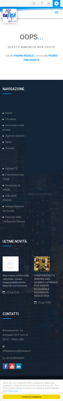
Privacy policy (12, 390)
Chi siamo (10, 119)
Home (8, 113)
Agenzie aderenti (14, 135)
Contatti (9, 148)
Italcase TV (11, 168)
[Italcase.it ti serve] (10, 13)
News (8, 142)
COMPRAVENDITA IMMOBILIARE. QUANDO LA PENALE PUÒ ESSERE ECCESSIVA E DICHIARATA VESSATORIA (46, 285)
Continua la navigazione (31, 396)
